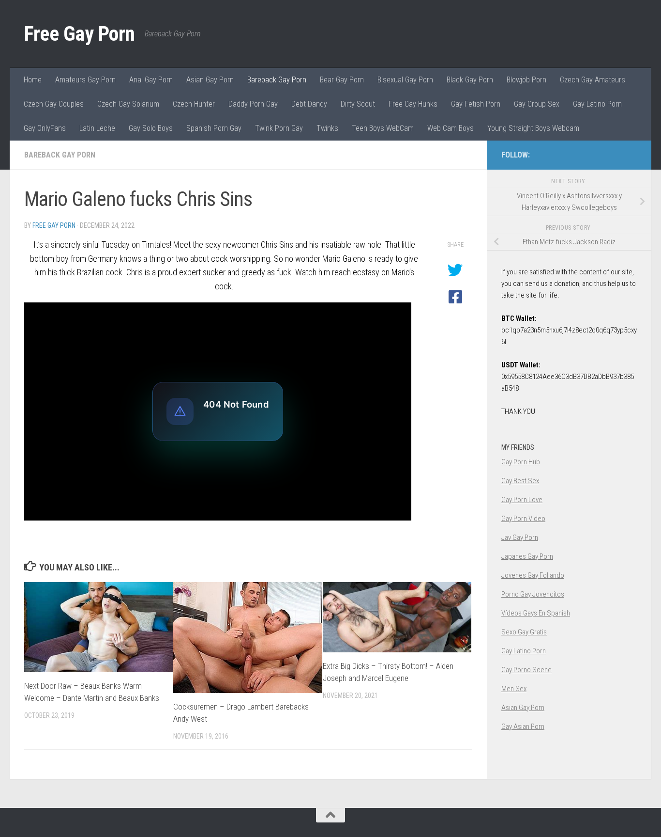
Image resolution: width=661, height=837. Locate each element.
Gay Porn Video (523, 518)
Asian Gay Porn (210, 79)
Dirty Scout (358, 104)
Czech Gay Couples (54, 104)
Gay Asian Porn (522, 726)
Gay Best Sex (520, 480)
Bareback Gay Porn (276, 79)
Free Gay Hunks (413, 104)
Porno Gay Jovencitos (532, 594)
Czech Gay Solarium (128, 104)
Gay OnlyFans (45, 128)
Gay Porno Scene (526, 669)
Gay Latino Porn (597, 104)
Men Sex (513, 688)
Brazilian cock (99, 272)
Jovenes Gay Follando (532, 575)
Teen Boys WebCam (383, 128)
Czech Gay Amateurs (592, 79)
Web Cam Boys (450, 128)
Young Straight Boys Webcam (533, 128)
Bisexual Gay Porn (405, 79)
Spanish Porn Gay (213, 128)
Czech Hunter (194, 104)
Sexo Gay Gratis (524, 632)
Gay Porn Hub (520, 462)
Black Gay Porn (470, 79)
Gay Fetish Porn (475, 104)
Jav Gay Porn (519, 537)
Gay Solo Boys (151, 128)
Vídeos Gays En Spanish (535, 613)
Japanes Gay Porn (527, 556)
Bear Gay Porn (342, 79)
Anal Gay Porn (151, 79)
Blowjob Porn (526, 79)
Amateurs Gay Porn (85, 79)
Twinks (327, 128)
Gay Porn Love (521, 499)
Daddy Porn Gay (253, 104)
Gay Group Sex (536, 104)
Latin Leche (97, 128)
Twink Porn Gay (279, 128)
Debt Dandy (309, 104)
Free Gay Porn (79, 34)
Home (33, 79)
